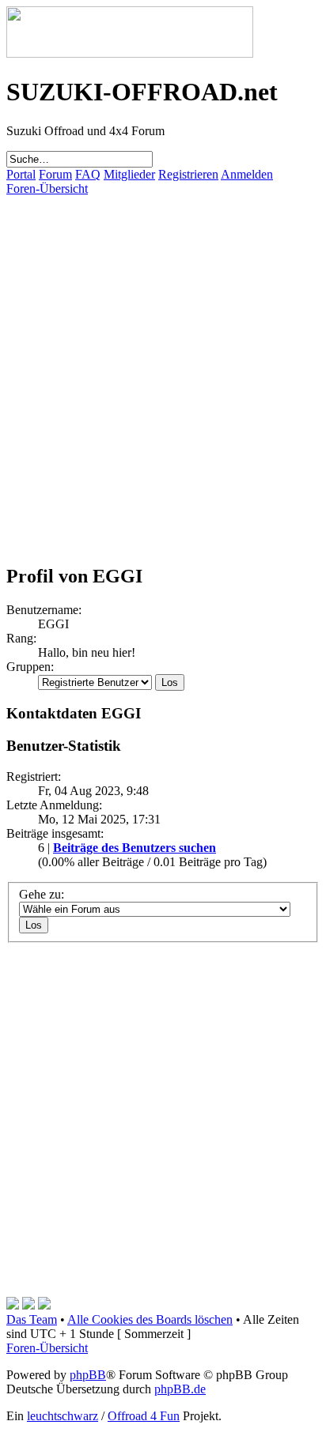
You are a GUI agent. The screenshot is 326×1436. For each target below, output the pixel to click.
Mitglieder (129, 174)
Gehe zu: (41, 894)
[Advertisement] (163, 359)
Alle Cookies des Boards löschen (150, 1319)
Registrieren (188, 174)
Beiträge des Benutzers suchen (134, 847)
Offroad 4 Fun (144, 1416)
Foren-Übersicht (47, 188)
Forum (55, 174)
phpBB (88, 1374)
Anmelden (247, 174)
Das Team (31, 1319)
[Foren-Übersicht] (129, 53)
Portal (21, 174)
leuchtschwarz (62, 1416)
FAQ (87, 174)
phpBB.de (180, 1389)
